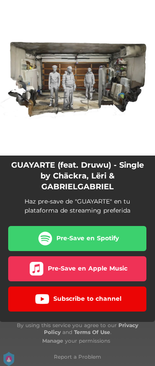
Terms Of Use (92, 332)
